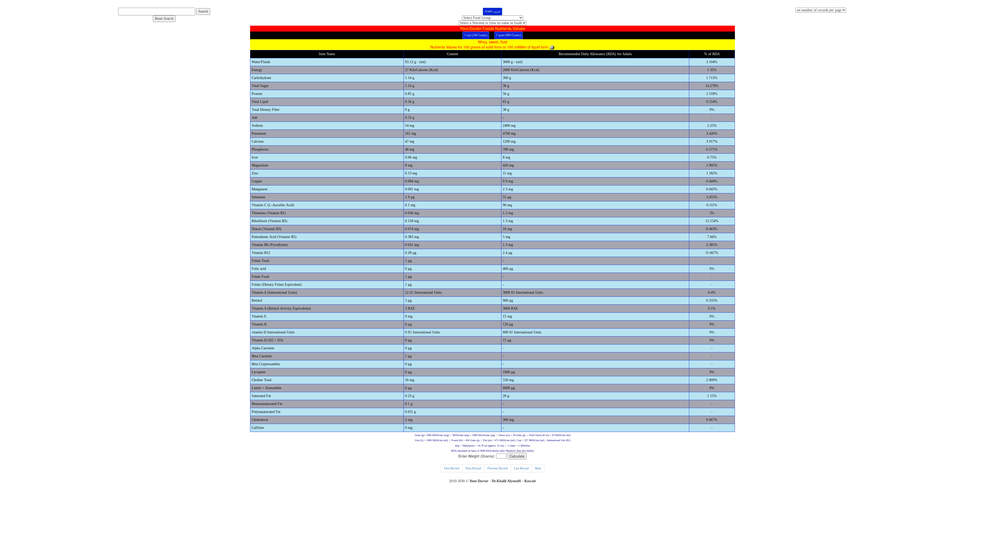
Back (538, 468)
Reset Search (164, 19)
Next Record (473, 468)
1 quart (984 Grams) (508, 35)
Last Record (521, 468)
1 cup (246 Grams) (475, 35)
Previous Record (497, 468)
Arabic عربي (492, 11)
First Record (451, 468)
